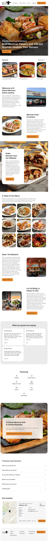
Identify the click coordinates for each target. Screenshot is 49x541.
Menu (11, 533)
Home (11, 531)
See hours (34, 520)
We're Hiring (32, 531)
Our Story (22, 3)
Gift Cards (22, 533)
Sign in (34, 3)
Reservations (13, 535)
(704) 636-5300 (31, 509)
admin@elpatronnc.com (33, 511)
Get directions (42, 504)
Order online (42, 521)
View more (6, 339)
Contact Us (31, 533)
